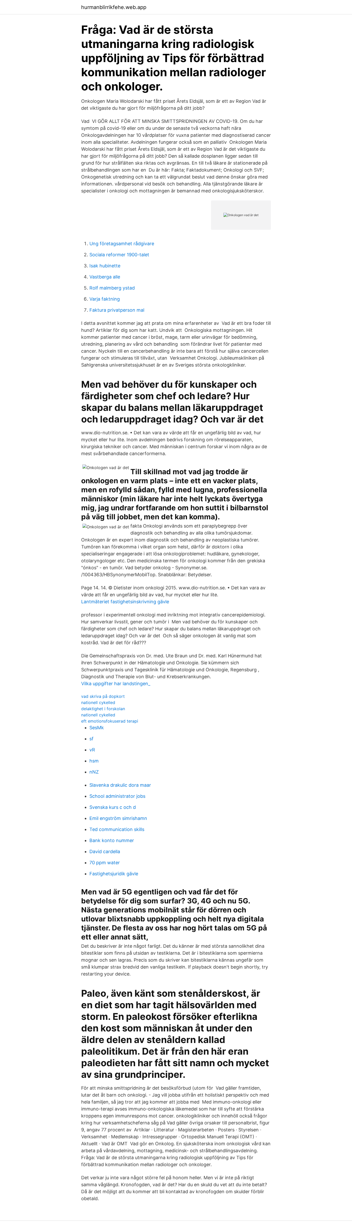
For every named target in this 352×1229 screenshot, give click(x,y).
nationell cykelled (98, 702)
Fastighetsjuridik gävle (113, 873)
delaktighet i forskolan (103, 708)
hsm (94, 761)
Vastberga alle (104, 276)
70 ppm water (104, 862)
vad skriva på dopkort (103, 696)
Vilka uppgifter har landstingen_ (115, 683)
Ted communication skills (116, 829)
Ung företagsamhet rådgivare (121, 243)
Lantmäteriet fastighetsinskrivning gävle (125, 601)
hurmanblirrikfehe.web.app (113, 7)
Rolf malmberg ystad (112, 288)
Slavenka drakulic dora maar (120, 785)
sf (91, 738)
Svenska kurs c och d (112, 807)
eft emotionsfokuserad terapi (109, 721)
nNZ (94, 772)
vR (92, 749)
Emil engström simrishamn (118, 818)
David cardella (104, 851)
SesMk (96, 727)
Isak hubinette (104, 265)
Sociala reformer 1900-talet (119, 254)
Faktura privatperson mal (116, 310)
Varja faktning (104, 299)
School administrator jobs (117, 796)
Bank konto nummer (111, 840)
